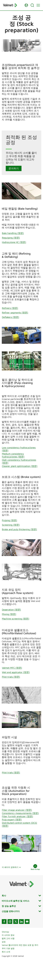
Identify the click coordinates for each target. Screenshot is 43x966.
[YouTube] (27, 921)
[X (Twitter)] (15, 921)
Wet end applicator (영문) (16, 672)
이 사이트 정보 (8, 935)
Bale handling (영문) (13, 233)
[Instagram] (10, 921)
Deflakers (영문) (10, 317)
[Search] (32, 5)
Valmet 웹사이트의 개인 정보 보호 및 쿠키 (20, 945)
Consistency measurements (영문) (20, 813)
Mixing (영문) (9, 614)
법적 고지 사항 (8, 938)
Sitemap (5, 932)
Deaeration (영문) (11, 609)
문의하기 (14, 168)
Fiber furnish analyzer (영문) (17, 816)
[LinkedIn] (21, 921)
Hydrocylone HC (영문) (14, 242)
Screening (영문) (11, 524)
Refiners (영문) (10, 308)
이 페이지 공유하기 (10, 867)
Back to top (35, 869)
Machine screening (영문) (15, 618)
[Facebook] (4, 921)
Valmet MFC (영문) (12, 667)
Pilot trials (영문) (11, 676)
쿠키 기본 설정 (8, 948)
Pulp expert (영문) (12, 819)
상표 (4, 942)
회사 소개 (6, 952)
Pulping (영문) (9, 520)
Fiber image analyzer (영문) (17, 810)
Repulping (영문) (11, 237)
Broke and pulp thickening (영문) (19, 529)
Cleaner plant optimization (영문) (19, 466)
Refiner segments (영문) (15, 312)
